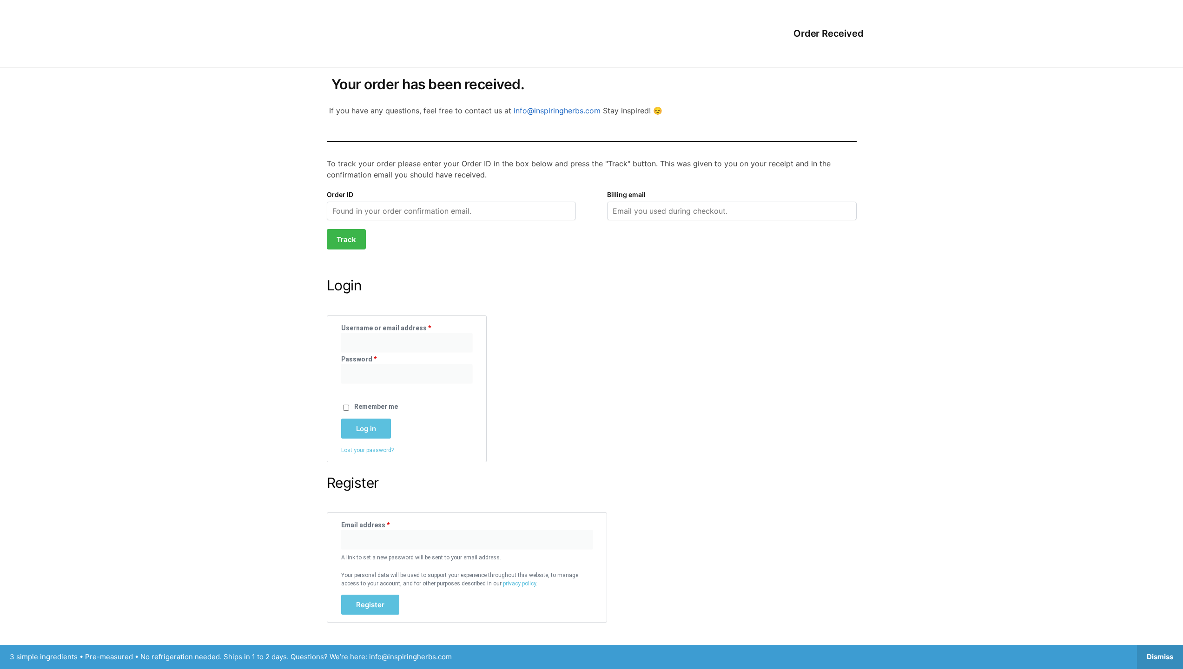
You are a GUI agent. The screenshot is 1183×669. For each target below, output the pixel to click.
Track (346, 239)
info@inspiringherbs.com (558, 110)
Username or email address (400, 327)
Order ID (340, 194)
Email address (379, 524)
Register (370, 604)
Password (372, 358)
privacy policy (519, 583)
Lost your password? (367, 450)
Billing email (626, 194)
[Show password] (344, 389)
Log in (366, 428)
